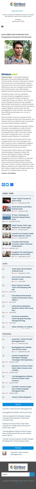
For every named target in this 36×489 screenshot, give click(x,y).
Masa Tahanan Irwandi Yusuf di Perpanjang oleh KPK (21, 287)
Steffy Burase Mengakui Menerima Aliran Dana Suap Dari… (22, 308)
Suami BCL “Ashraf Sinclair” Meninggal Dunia (22, 340)
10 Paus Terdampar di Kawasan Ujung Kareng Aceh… (21, 217)
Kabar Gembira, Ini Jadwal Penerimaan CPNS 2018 (22, 328)
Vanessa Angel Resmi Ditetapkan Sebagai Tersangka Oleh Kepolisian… (23, 358)
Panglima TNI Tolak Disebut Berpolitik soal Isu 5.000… (22, 253)
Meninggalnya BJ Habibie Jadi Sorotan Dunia (21, 348)
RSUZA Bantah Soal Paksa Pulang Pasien (22, 208)
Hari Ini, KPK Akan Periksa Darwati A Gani (21, 278)
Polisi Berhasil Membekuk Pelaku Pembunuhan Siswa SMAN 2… (22, 298)
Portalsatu (12, 173)
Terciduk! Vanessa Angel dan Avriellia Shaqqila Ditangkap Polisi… (21, 389)
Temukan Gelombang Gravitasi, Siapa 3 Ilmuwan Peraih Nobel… (22, 244)
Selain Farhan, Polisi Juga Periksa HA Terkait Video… (22, 226)
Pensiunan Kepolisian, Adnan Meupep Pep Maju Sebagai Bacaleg (21, 318)
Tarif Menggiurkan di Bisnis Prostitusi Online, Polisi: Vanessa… (22, 378)
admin (16, 203)
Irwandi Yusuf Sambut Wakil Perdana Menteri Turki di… (22, 235)
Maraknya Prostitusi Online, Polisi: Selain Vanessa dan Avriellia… (22, 368)
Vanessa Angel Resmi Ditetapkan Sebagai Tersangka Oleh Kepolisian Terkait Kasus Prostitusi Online (18, 15)
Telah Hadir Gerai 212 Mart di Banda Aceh (22, 270)
